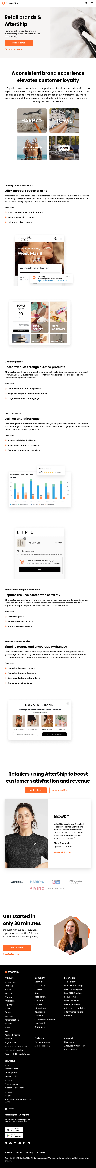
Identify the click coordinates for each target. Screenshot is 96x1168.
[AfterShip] (10, 3)
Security (29, 1152)
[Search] (86, 3)
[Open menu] (92, 3)
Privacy (8, 1152)
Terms (19, 1152)
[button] (19, 881)
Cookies (41, 1152)
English (11, 1108)
